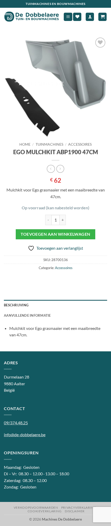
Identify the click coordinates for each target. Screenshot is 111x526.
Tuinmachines (49, 144)
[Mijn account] (90, 17)
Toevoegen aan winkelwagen (55, 234)
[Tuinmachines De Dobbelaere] (31, 17)
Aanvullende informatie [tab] (27, 315)
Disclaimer (75, 511)
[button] (68, 17)
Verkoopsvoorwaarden (36, 507)
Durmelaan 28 (16, 376)
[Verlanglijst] (77, 17)
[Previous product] (60, 169)
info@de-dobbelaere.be (24, 434)
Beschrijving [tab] (16, 305)
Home (24, 144)
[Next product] (51, 169)
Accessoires (80, 144)
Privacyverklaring (78, 507)
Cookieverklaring (45, 511)
